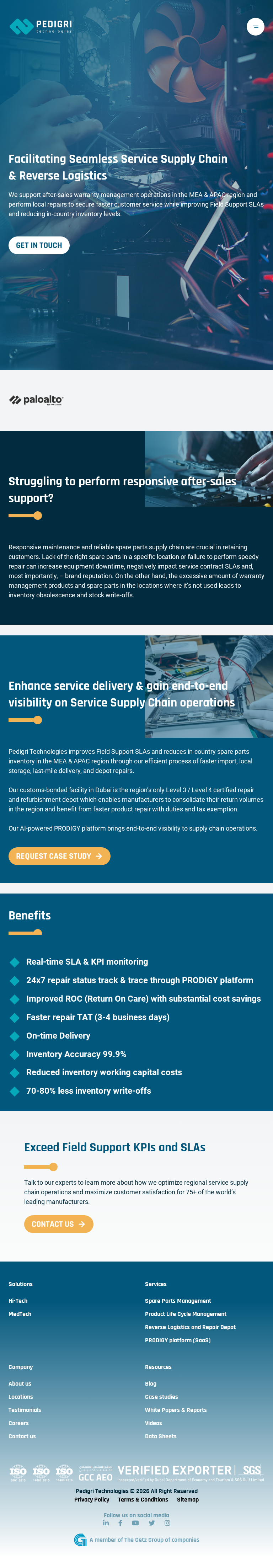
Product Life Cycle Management (185, 1314)
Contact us (53, 1224)
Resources (158, 1367)
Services (156, 1284)
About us (20, 1384)
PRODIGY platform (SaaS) (178, 1340)
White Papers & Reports (176, 1410)
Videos (153, 1423)
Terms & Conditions (143, 1499)
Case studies (161, 1397)
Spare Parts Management (178, 1301)
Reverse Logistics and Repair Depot (190, 1327)
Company (21, 1367)
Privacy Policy (91, 1499)
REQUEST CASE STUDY (53, 856)
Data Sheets (161, 1436)
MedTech (20, 1314)
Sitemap (188, 1499)
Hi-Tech (18, 1301)
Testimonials (25, 1410)
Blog (150, 1384)
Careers (19, 1423)
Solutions (21, 1284)
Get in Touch (39, 245)
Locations (21, 1397)
